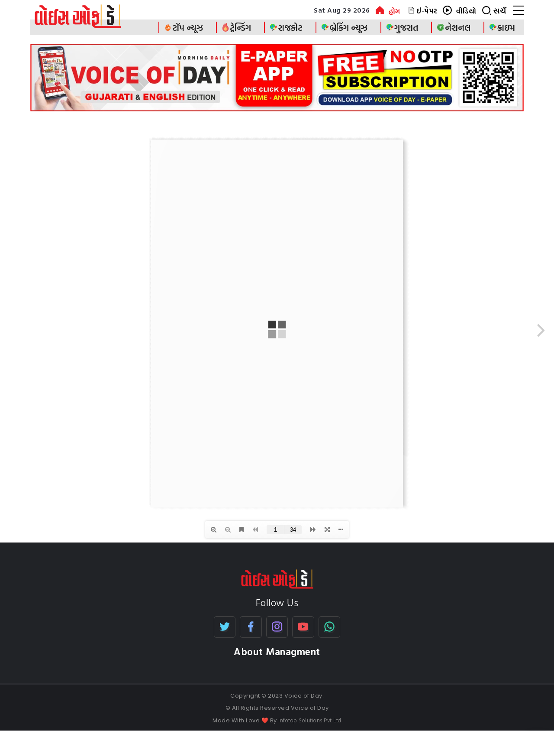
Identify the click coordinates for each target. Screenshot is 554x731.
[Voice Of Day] (277, 578)
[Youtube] (303, 627)
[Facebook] (250, 627)
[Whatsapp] (329, 627)
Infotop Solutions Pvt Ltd (309, 720)
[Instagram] (277, 627)
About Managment (277, 651)
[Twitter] (224, 627)
